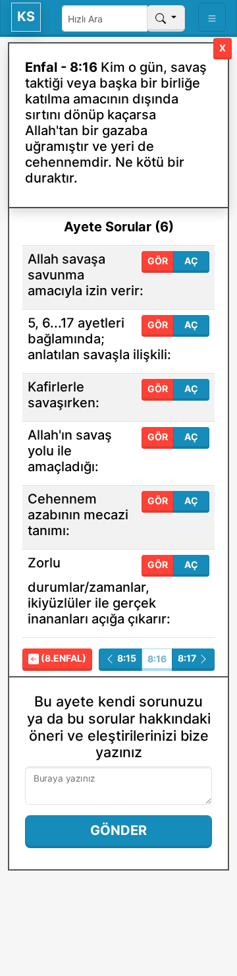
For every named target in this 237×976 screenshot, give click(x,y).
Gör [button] (157, 260)
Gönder (118, 830)
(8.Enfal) (62, 658)
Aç (191, 260)
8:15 (125, 658)
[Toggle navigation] (212, 17)
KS (26, 16)
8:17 (188, 658)
